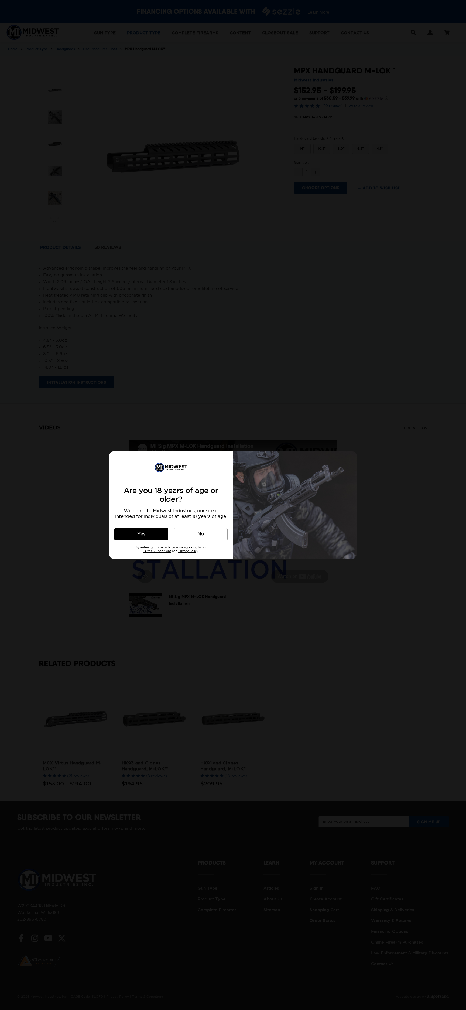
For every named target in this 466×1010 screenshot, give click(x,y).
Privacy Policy (188, 551)
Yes (141, 534)
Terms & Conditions (157, 551)
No (200, 534)
